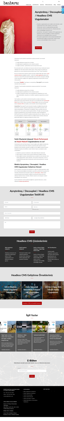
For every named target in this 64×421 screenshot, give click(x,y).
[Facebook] (63, 7)
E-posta (19, 368)
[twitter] (48, 1)
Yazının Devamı (6, 349)
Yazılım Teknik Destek (28, 396)
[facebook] (45, 1)
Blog (55, 4)
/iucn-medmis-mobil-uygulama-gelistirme (10, 290)
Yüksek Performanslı (40, 139)
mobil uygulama (39, 75)
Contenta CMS (20, 103)
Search (42, 1)
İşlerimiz (42, 4)
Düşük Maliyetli (22, 141)
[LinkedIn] (63, 12)
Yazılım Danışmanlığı (28, 395)
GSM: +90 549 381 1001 (9, 394)
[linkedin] (56, 1)
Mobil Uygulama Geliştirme (29, 393)
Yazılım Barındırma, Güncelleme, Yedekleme (31, 401)
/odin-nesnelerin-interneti (31, 290)
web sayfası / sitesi (39, 172)
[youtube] (51, 1)
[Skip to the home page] (11, 3)
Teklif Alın (38, 47)
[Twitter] (63, 10)
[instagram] (54, 1)
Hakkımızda (28, 4)
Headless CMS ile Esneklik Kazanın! (32, 303)
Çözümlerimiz (36, 4)
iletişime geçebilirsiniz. (24, 181)
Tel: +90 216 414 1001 (9, 392)
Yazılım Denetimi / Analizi (29, 398)
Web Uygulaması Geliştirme (30, 391)
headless (22, 82)
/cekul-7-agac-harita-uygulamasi (53, 290)
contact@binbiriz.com (8, 396)
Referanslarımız (48, 4)
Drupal (33, 102)
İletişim (58, 4)
